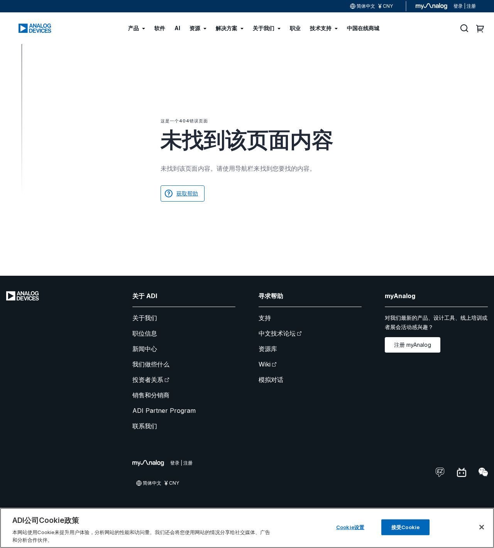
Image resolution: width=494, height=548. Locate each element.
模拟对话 (271, 379)
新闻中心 (144, 349)
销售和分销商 (150, 395)
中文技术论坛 (277, 333)
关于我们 (144, 318)
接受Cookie (405, 527)
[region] (247, 528)
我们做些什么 (150, 364)
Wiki (265, 364)
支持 (265, 318)
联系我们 (144, 426)
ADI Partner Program (164, 410)
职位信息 (144, 333)
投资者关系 (147, 379)
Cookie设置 (350, 527)
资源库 (268, 349)
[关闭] (481, 527)
